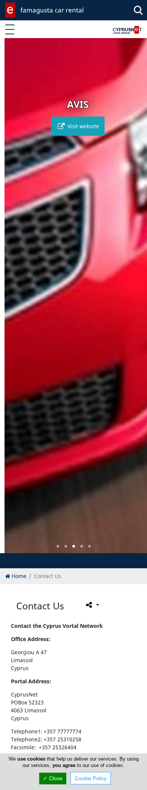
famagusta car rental (52, 10)
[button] (58, 546)
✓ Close (53, 778)
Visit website (78, 126)
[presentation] (13, 301)
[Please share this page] (92, 604)
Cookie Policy (91, 778)
